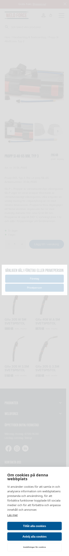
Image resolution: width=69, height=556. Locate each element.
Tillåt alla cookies (34, 526)
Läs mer (12, 515)
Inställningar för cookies (34, 547)
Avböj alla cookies (34, 536)
